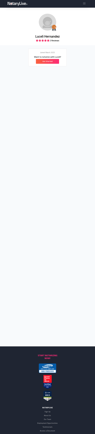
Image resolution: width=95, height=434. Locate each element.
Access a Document (47, 431)
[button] (84, 3)
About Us (47, 415)
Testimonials (47, 427)
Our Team (47, 419)
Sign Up (48, 412)
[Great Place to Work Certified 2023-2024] (47, 382)
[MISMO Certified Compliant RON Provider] (47, 368)
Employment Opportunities (47, 423)
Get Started (48, 61)
